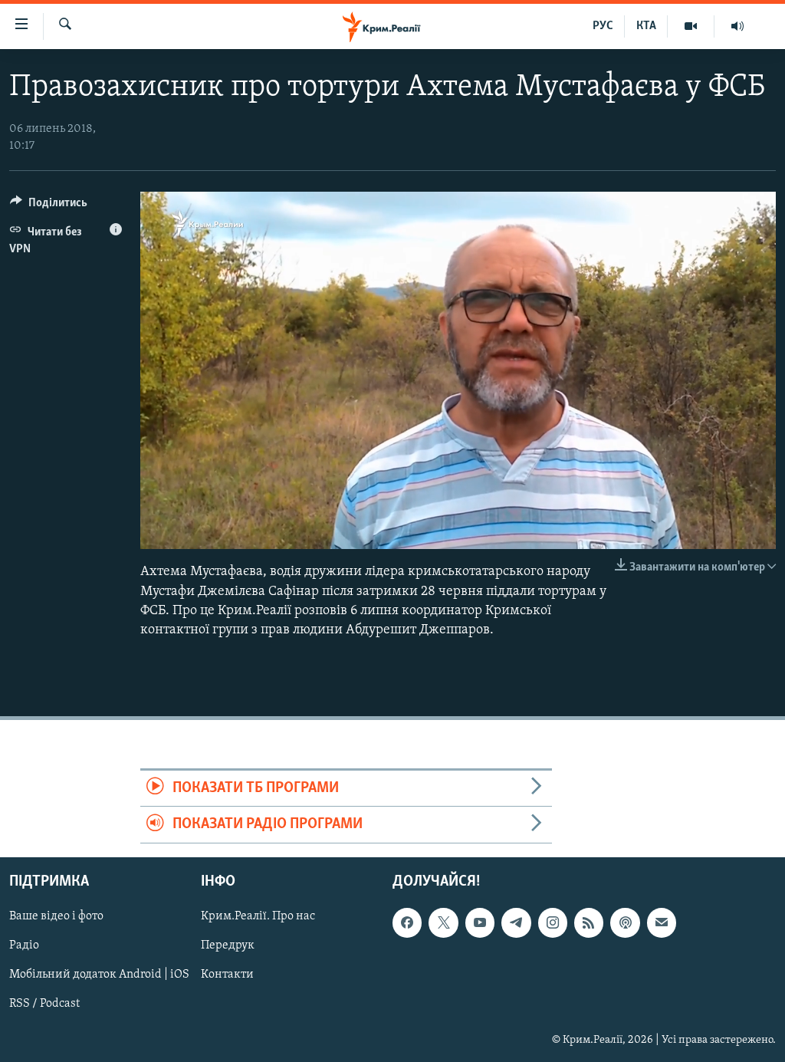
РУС (603, 26)
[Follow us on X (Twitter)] (443, 922)
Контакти (227, 974)
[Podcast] (624, 922)
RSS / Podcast (44, 1004)
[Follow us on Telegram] (515, 922)
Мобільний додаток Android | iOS (99, 974)
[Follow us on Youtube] (479, 922)
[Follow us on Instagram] (552, 922)
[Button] (48, 206)
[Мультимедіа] (691, 26)
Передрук (228, 945)
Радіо (24, 945)
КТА (646, 26)
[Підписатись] (661, 922)
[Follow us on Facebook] (407, 922)
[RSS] (588, 922)
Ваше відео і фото (56, 916)
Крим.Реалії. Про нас (258, 916)
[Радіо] (737, 26)
